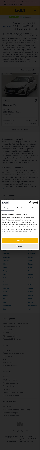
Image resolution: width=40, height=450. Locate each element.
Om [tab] (33, 208)
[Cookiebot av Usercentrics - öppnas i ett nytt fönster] (29, 202)
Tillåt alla (20, 240)
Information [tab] (20, 208)
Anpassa (19, 246)
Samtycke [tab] (7, 208)
